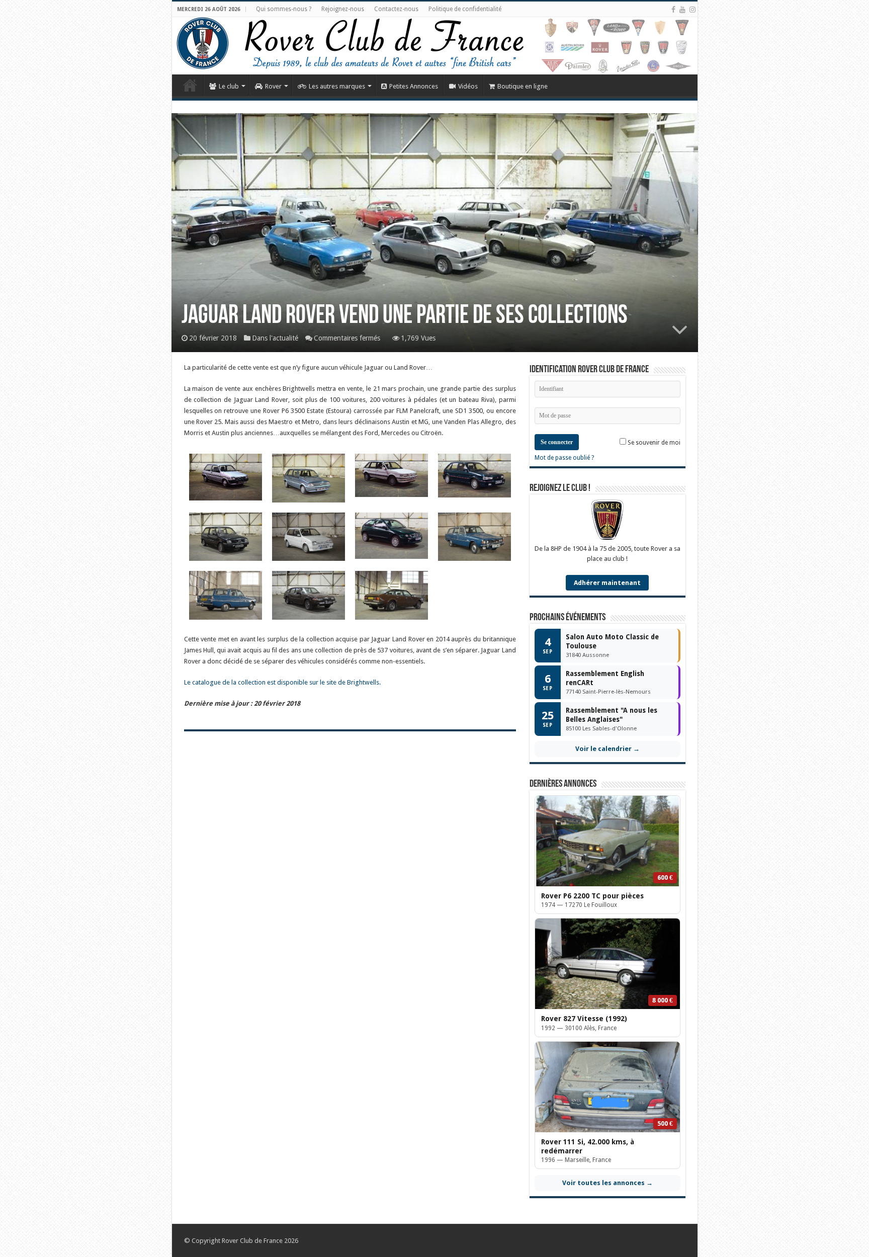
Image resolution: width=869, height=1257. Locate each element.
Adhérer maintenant (607, 582)
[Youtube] (682, 10)
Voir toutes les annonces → (607, 1183)
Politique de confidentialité (464, 9)
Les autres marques (337, 86)
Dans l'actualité (275, 338)
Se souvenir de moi (653, 442)
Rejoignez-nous (342, 9)
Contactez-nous (396, 9)
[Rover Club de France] (435, 45)
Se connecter (557, 442)
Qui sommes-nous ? (283, 9)
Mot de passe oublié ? (564, 457)
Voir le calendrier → (607, 748)
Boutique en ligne (522, 86)
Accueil (190, 85)
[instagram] (692, 10)
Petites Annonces (413, 86)
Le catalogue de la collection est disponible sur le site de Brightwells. (282, 682)
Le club (229, 86)
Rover (273, 86)
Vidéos (468, 86)
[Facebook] (673, 10)
